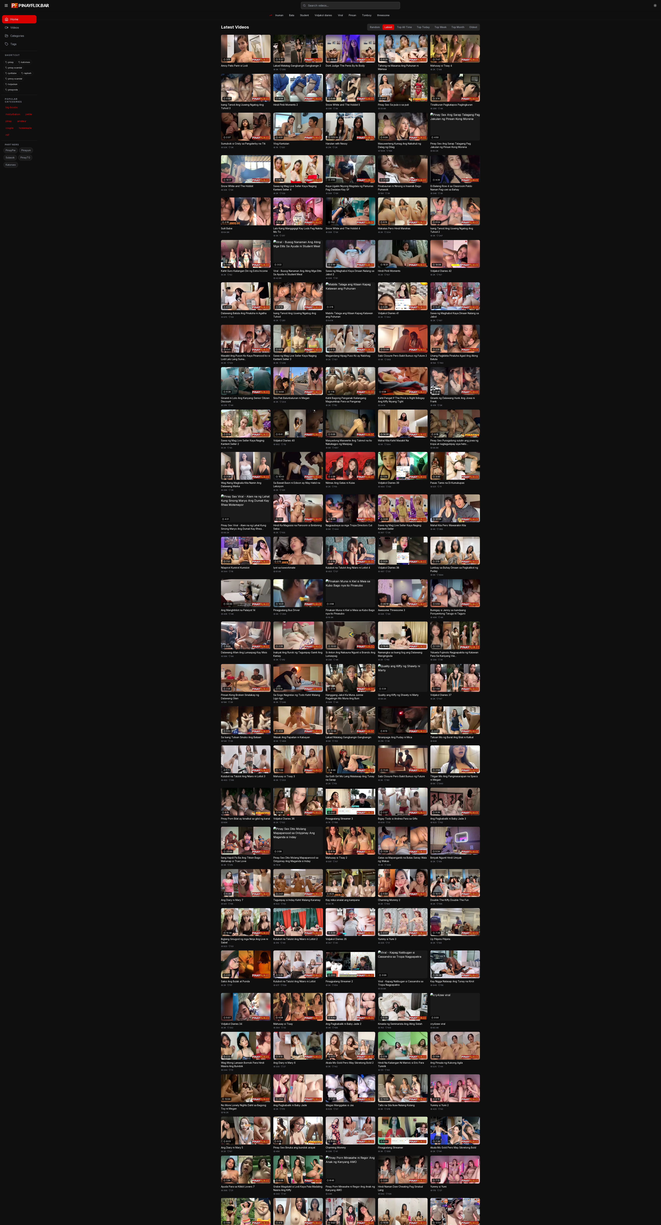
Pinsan (352, 15)
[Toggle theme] (655, 5)
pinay (11, 62)
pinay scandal (15, 67)
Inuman (279, 15)
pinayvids (13, 89)
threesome (383, 15)
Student (304, 15)
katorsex (25, 62)
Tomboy (366, 15)
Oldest (473, 27)
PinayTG (25, 157)
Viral (340, 15)
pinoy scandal (15, 78)
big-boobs (12, 107)
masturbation (13, 114)
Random (375, 27)
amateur (21, 121)
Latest (388, 27)
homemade (25, 127)
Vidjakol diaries (323, 15)
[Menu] (6, 5)
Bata (291, 15)
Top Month (457, 27)
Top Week (440, 27)
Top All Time (404, 27)
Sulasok (10, 157)
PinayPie (10, 150)
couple (9, 127)
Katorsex (11, 164)
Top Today (423, 27)
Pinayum (26, 150)
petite (28, 114)
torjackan (12, 84)
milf (7, 134)
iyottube (12, 73)
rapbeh (27, 73)
